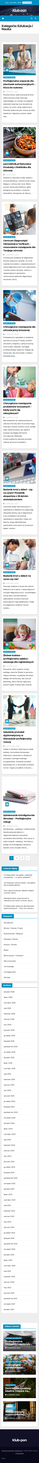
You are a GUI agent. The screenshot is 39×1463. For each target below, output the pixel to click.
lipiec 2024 (8, 1129)
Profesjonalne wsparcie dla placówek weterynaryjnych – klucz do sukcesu (19, 84)
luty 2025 (7, 1090)
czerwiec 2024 (10, 1134)
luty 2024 (7, 1156)
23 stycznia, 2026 (12, 746)
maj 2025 (7, 1074)
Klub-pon (19, 10)
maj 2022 (7, 1271)
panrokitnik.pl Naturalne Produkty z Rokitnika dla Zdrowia (17, 167)
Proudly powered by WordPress (12, 1451)
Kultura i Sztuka (10, 945)
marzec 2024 (9, 1151)
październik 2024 (11, 1112)
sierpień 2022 (9, 1255)
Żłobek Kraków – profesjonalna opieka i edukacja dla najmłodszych (18, 658)
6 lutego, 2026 (11, 666)
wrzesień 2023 (9, 1183)
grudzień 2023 (9, 1167)
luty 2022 (7, 1288)
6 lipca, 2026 (10, 174)
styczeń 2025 (9, 1096)
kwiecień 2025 (9, 1079)
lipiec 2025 (8, 1063)
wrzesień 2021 (9, 1304)
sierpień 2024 (9, 1123)
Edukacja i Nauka (9, 77)
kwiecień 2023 (9, 1211)
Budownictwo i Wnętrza (13, 934)
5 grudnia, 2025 (11, 826)
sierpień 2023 (9, 1189)
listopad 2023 (9, 1172)
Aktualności (8, 923)
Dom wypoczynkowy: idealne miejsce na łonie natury (18, 1391)
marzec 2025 (9, 1085)
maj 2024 (7, 1140)
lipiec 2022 (8, 1260)
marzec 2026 (9, 1019)
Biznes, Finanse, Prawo (13, 928)
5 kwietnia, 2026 (11, 503)
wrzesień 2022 (9, 1249)
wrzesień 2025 (9, 1052)
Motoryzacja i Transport (13, 955)
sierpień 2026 (9, 992)
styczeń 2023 (9, 1227)
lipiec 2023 (8, 1194)
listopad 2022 (9, 1238)
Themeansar (19, 1453)
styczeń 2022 (9, 1293)
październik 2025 (10, 1047)
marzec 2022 (9, 1282)
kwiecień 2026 (9, 1014)
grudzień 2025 (9, 1036)
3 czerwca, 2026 (11, 334)
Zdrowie (7, 977)
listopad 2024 (9, 1107)
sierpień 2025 (9, 1057)
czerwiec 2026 (10, 1003)
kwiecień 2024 (9, 1145)
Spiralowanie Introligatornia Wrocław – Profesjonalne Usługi (19, 818)
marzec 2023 (9, 1216)
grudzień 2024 (9, 1101)
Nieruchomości (10, 961)
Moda (6, 950)
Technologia (9, 966)
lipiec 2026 (8, 997)
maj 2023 (7, 1205)
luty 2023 (7, 1222)
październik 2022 (10, 1244)
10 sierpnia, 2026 (13, 1348)
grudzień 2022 (9, 1233)
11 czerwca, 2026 (12, 254)
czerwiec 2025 (9, 1068)
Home (3, 1458)
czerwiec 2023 (9, 1200)
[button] (31, 18)
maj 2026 (7, 1008)
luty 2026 (7, 1025)
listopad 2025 (9, 1041)
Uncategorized (10, 972)
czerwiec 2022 (9, 1266)
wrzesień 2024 (10, 1118)
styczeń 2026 (9, 1030)
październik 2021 (10, 1298)
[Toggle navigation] (35, 18)
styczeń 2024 (9, 1162)
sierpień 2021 (9, 1309)
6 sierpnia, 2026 (11, 91)
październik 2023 (10, 1178)
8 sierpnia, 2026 (13, 1394)
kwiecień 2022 (9, 1277)
